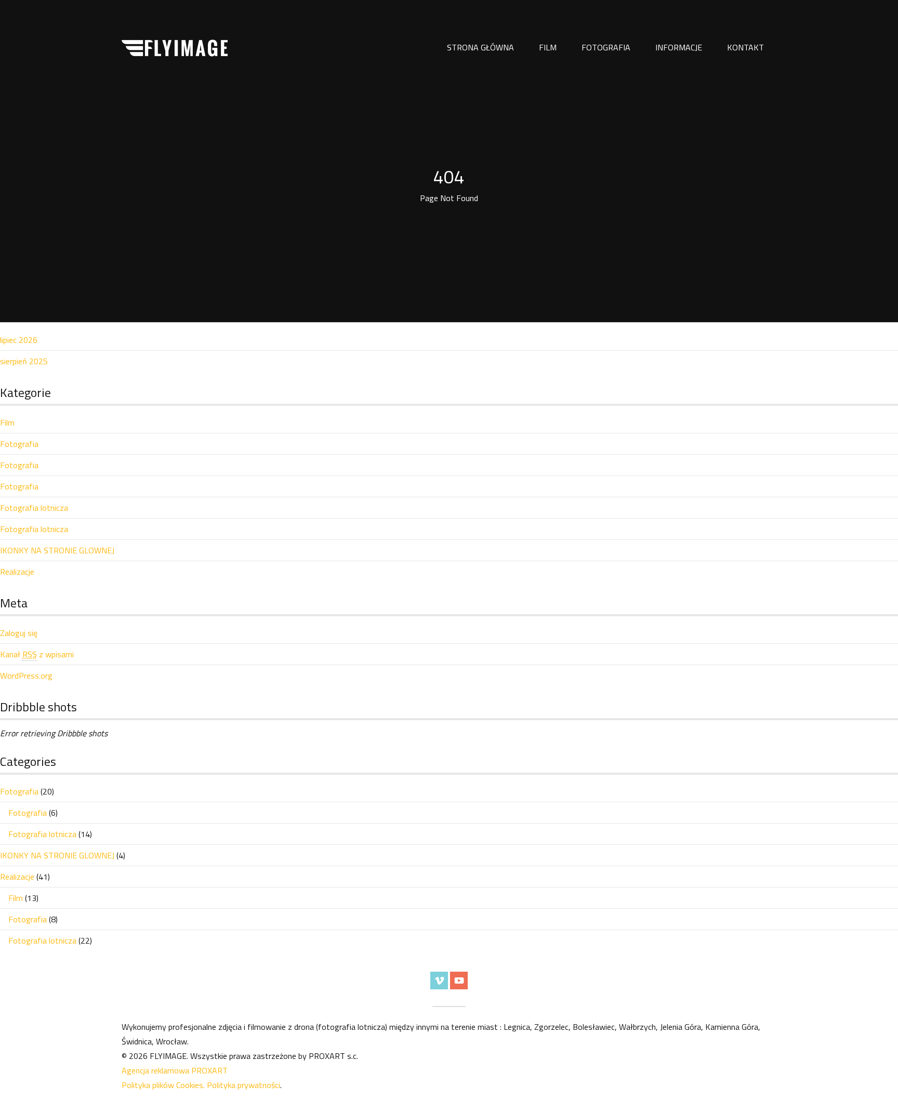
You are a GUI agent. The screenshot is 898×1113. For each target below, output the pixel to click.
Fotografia (606, 47)
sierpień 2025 (24, 361)
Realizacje (17, 571)
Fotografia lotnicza (34, 507)
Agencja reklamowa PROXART (175, 1070)
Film (548, 47)
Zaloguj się (18, 633)
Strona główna (480, 47)
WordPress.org (26, 675)
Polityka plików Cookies (162, 1085)
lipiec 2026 (18, 340)
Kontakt (745, 47)
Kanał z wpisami (37, 654)
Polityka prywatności (243, 1085)
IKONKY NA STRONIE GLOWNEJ (57, 550)
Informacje (678, 47)
